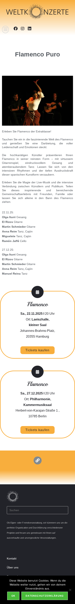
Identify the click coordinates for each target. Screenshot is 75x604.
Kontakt (11, 558)
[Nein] (70, 590)
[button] (5, 29)
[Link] (38, 460)
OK (13, 595)
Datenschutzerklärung (45, 595)
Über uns (12, 567)
